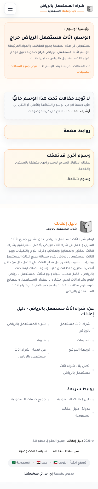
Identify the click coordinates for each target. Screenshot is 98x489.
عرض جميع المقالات (24, 66)
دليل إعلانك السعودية (73, 400)
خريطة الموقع (79, 350)
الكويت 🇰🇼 (60, 463)
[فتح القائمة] (10, 9)
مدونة (41, 341)
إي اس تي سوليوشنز (38, 474)
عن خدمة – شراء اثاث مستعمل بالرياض (30, 353)
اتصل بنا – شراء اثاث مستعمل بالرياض (75, 370)
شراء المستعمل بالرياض (26, 324)
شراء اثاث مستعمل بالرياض (75, 328)
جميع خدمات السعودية (28, 400)
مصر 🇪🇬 (42, 463)
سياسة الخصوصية (33, 451)
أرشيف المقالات (78, 111)
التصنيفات (83, 72)
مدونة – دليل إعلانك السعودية (75, 412)
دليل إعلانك (75, 441)
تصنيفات (83, 341)
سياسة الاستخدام (66, 451)
